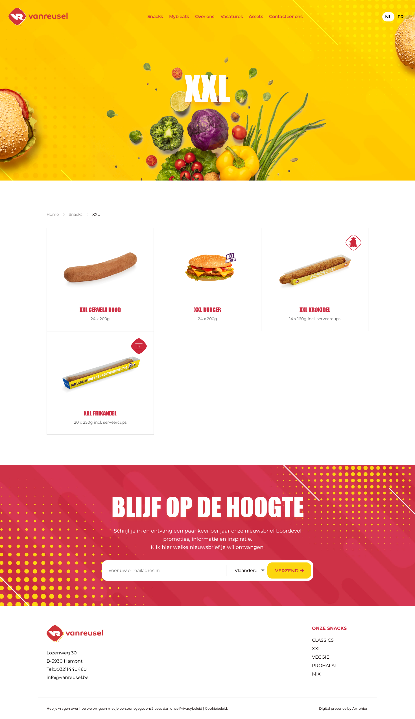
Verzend (286, 570)
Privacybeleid (190, 708)
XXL (316, 649)
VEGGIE (320, 657)
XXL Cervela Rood (100, 309)
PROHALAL (324, 666)
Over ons (204, 17)
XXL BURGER (207, 309)
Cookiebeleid (216, 708)
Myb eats (179, 17)
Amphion (360, 708)
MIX (316, 674)
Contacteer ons (285, 17)
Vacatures (231, 17)
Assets (256, 17)
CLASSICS (323, 640)
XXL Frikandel (100, 413)
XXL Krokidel (315, 309)
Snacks (155, 17)
